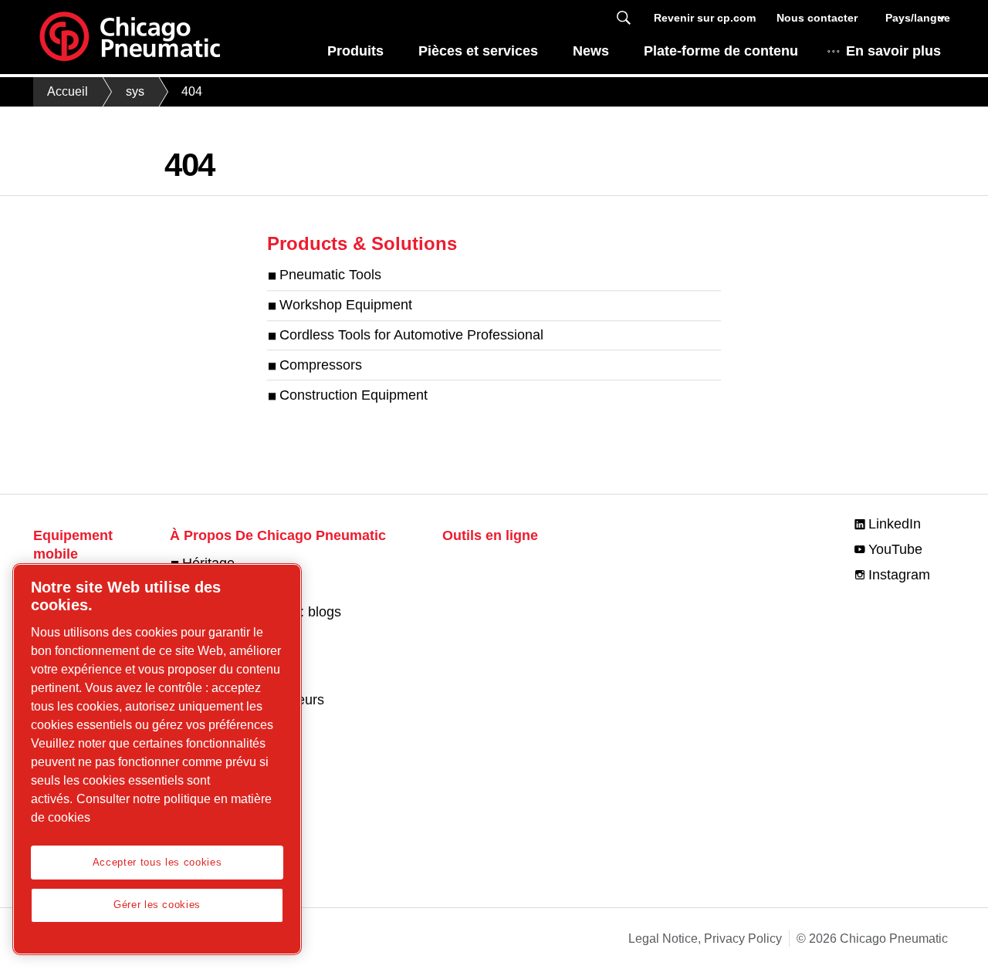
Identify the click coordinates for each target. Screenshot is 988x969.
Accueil (67, 91)
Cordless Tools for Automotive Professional (411, 335)
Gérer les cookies (157, 904)
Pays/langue (916, 18)
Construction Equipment (353, 395)
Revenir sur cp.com (705, 18)
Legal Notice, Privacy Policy (705, 938)
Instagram (899, 574)
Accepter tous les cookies (157, 862)
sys (135, 91)
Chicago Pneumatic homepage (129, 37)
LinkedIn (894, 524)
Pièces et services (478, 51)
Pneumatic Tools (330, 275)
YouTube (895, 549)
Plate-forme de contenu (721, 51)
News (591, 51)
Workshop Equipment (345, 305)
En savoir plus (893, 51)
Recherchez (623, 18)
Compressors (320, 365)
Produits (355, 51)
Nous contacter (817, 18)
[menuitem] (355, 55)
